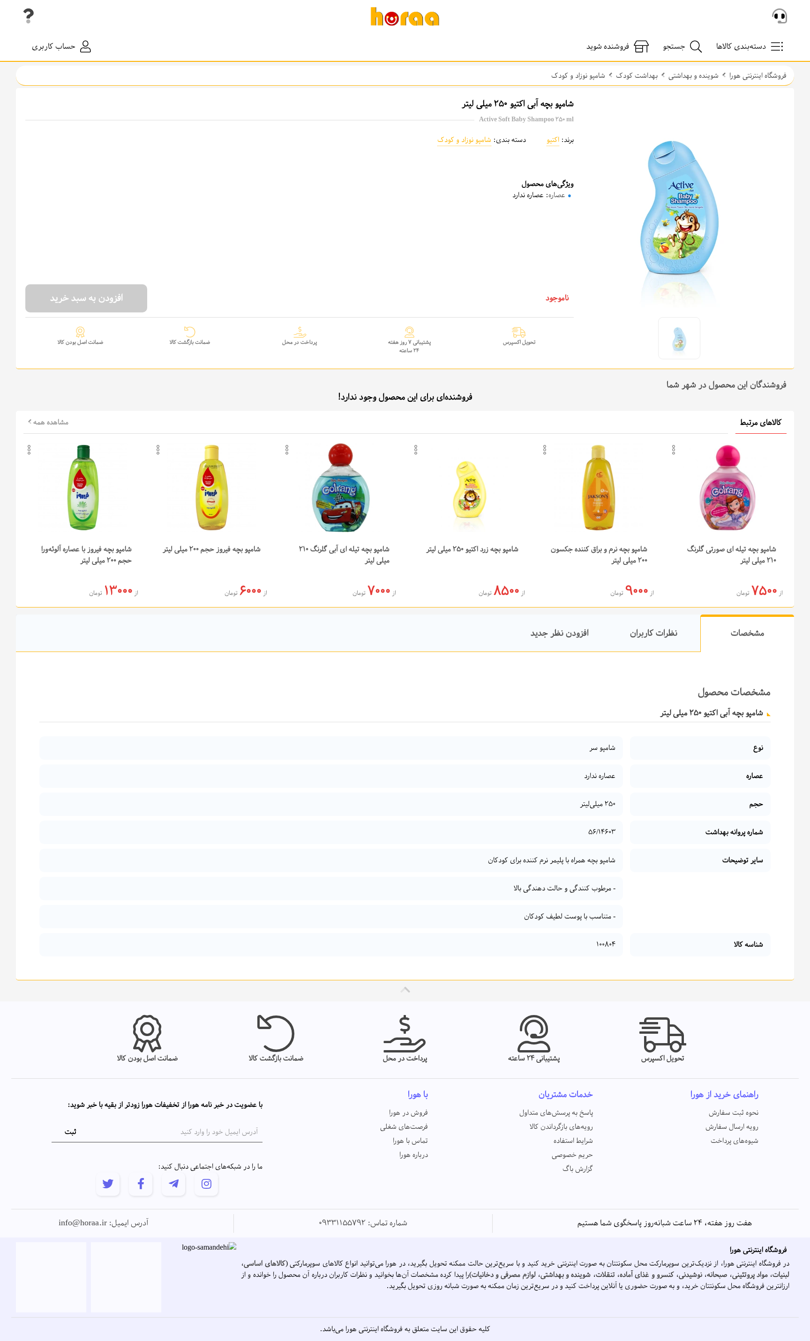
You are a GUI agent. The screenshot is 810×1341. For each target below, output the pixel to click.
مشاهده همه (49, 422)
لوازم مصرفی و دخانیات (504, 1275)
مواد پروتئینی (750, 1275)
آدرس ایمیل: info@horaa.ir (104, 1223)
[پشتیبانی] (779, 16)
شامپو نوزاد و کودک (578, 75)
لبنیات (780, 1275)
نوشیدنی (690, 1275)
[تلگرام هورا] (173, 1184)
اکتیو (553, 140)
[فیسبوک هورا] (140, 1184)
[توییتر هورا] (108, 1184)
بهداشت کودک (637, 75)
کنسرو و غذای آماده (647, 1275)
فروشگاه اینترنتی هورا (758, 75)
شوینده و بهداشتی (693, 75)
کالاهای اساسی (264, 1263)
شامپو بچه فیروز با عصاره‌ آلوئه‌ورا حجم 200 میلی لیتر (86, 555)
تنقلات (605, 1275)
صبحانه (717, 1275)
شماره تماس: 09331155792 (363, 1223)
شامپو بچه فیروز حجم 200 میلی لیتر (212, 549)
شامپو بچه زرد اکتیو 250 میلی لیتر (472, 549)
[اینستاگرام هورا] (206, 1184)
